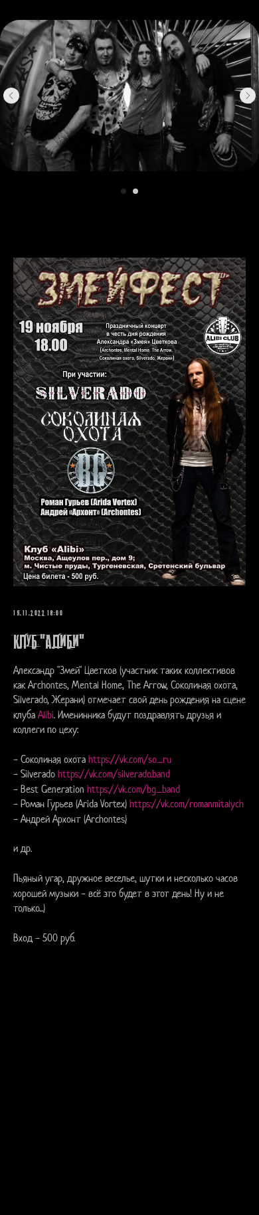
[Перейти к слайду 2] (135, 191)
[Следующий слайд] (248, 96)
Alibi (46, 716)
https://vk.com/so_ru (129, 760)
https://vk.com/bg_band (133, 790)
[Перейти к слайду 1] (123, 191)
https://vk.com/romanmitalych (187, 805)
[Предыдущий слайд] (11, 96)
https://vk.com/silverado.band (114, 775)
